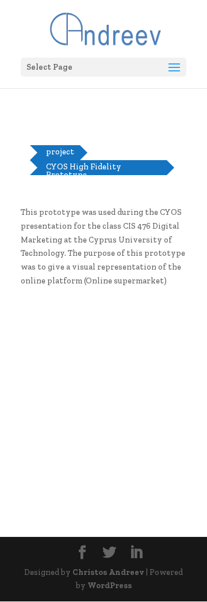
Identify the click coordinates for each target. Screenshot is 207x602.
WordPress (109, 585)
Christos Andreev (108, 572)
